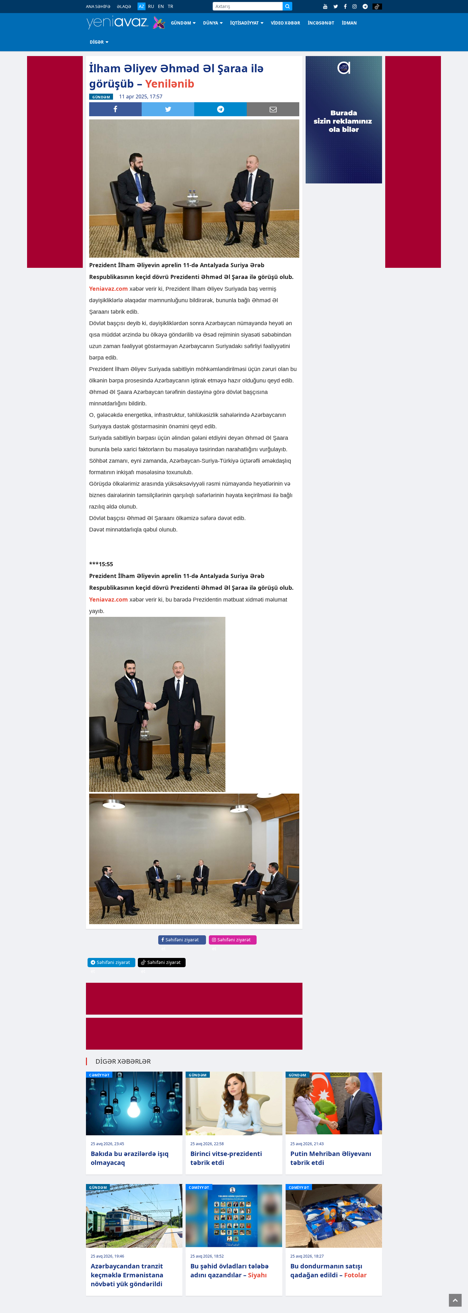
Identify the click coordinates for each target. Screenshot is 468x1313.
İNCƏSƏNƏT (321, 23)
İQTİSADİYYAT (244, 23)
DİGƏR (97, 42)
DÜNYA (210, 23)
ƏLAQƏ (124, 6)
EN (161, 6)
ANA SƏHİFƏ (98, 6)
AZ (141, 6)
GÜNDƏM (181, 23)
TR (170, 6)
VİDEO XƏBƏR (285, 23)
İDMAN (349, 23)
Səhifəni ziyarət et (180, 944)
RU (151, 6)
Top (455, 1300)
